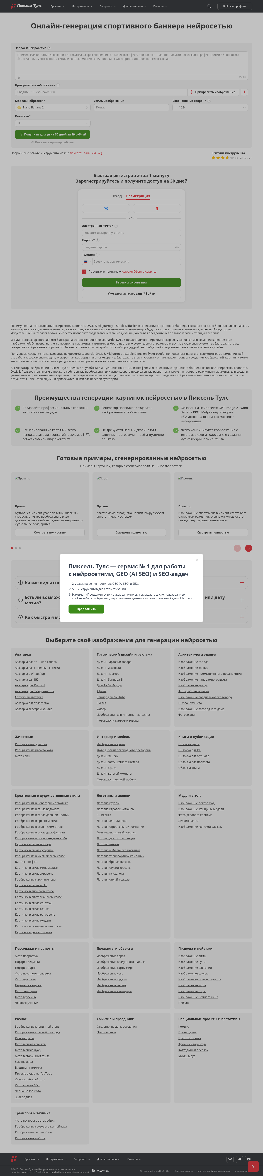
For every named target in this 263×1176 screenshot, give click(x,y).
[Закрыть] (197, 560)
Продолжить (86, 609)
